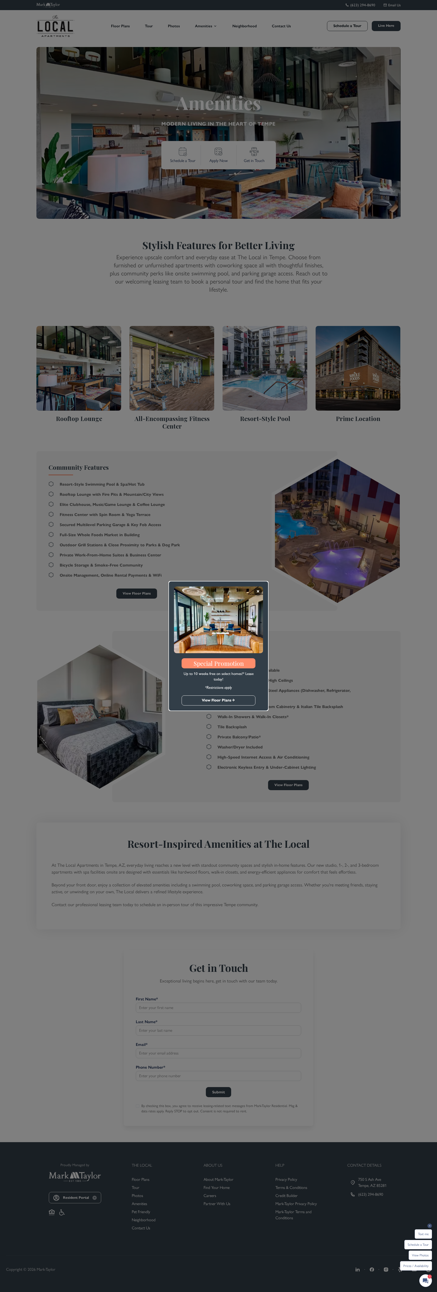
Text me (423, 1234)
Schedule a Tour (418, 1245)
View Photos (420, 1255)
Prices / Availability (416, 1266)
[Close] (258, 592)
